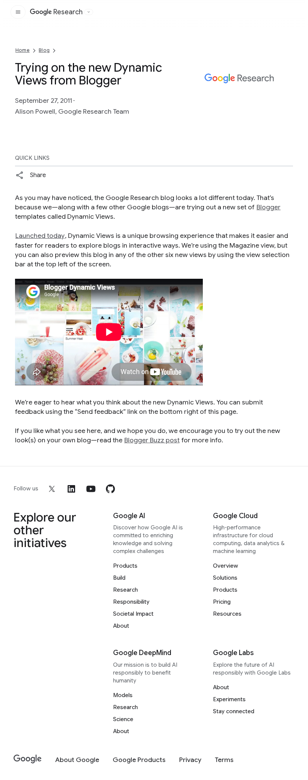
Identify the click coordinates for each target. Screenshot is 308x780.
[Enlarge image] (286, 101)
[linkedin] (71, 489)
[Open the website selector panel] (88, 12)
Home (22, 50)
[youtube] (91, 489)
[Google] (28, 759)
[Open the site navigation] (18, 12)
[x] (52, 489)
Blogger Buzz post (152, 440)
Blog (44, 50)
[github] (110, 489)
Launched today (40, 235)
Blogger (269, 207)
